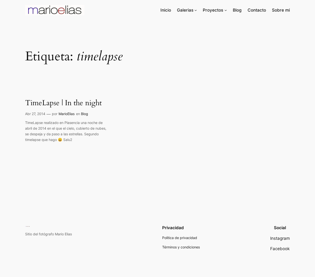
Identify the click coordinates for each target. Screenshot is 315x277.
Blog (84, 114)
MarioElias (67, 114)
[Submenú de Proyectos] (225, 10)
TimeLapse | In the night (63, 103)
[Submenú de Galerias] (195, 10)
